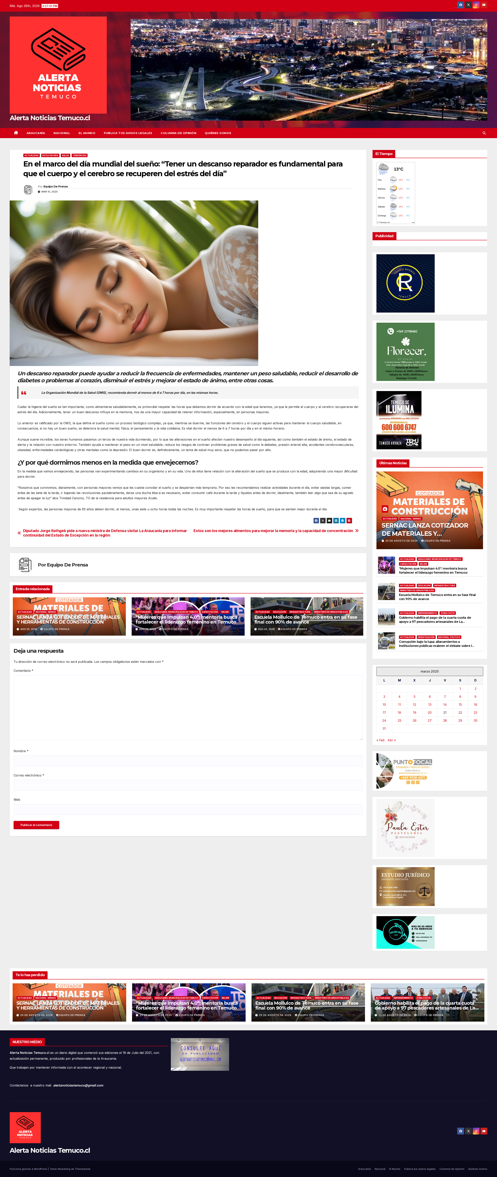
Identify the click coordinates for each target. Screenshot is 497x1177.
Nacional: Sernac (46, 612)
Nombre (21, 751)
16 (475, 705)
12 (414, 705)
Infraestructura (300, 612)
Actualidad (31, 155)
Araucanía (36, 133)
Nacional (62, 133)
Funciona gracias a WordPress (29, 1168)
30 (475, 720)
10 (384, 705)
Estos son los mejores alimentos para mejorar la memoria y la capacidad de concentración (273, 531)
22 (460, 712)
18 (399, 712)
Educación (279, 612)
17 (384, 712)
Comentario (23, 671)
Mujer (225, 612)
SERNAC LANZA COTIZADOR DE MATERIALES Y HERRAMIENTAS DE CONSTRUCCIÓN (68, 619)
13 (429, 705)
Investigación (426, 637)
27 (430, 720)
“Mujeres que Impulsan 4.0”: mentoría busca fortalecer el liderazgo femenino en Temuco (186, 619)
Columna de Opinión (178, 133)
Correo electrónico (29, 775)
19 (414, 712)
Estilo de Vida (50, 155)
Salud (65, 155)
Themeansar (82, 1168)
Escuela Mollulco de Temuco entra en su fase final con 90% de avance (305, 619)
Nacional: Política (449, 637)
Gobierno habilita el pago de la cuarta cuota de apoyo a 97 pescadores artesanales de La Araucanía (435, 622)
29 (460, 720)
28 (445, 720)
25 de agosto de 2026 (402, 540)
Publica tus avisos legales (128, 133)
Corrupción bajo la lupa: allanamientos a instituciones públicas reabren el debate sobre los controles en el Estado (437, 646)
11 (399, 705)
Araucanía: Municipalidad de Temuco (176, 612)
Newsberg (64, 1168)
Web (17, 800)
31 (384, 728)
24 (384, 720)
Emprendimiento (427, 613)
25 (399, 720)
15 (460, 705)
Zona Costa (448, 613)
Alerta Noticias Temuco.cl (50, 118)
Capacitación (210, 612)
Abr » (392, 740)
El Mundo (87, 133)
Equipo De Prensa (55, 186)
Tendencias (79, 155)
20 (430, 712)
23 (475, 712)
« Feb (380, 740)
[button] (484, 133)
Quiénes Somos (218, 133)
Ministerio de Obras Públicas (331, 612)
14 (445, 705)
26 (414, 720)
